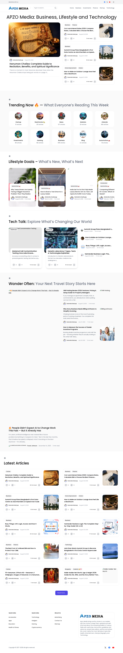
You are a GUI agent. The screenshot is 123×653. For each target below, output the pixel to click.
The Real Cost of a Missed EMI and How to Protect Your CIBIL (20, 549)
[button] (113, 2)
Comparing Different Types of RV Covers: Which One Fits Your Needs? (111, 192)
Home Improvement (70, 68)
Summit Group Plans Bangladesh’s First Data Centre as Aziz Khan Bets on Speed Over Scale (79, 51)
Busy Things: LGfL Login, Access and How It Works (98, 246)
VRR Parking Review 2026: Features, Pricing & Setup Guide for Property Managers (79, 291)
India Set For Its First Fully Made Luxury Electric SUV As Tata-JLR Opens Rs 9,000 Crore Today (81, 192)
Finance (74, 25)
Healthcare (14, 229)
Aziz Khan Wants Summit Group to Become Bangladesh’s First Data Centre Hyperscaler (80, 549)
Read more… (61, 593)
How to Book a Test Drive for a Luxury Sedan (51, 193)
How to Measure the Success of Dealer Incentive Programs (77, 328)
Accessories (103, 183)
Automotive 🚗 (16, 186)
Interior (81, 68)
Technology (68, 544)
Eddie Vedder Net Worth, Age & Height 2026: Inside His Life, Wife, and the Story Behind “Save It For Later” (81, 574)
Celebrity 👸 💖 (77, 569)
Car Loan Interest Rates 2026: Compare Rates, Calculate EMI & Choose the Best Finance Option (78, 29)
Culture (8, 471)
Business (67, 25)
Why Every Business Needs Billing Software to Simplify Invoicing (80, 310)
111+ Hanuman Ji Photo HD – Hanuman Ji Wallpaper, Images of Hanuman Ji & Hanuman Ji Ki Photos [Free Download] (22, 574)
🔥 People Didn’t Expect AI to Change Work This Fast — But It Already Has (32, 429)
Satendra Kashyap (18, 60)
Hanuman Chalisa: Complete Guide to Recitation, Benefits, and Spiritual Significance (34, 65)
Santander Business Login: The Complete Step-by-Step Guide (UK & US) (98, 254)
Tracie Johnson (32, 446)
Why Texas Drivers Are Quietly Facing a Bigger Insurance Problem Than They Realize (21, 192)
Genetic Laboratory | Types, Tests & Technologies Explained (62, 252)
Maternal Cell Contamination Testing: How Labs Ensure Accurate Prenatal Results (24, 252)
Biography (68, 569)
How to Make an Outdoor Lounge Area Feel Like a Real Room (80, 73)
